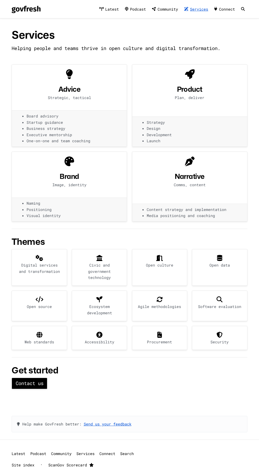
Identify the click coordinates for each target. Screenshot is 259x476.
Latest (112, 9)
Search (127, 453)
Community (168, 9)
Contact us (30, 383)
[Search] (243, 9)
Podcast (138, 9)
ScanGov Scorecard (68, 464)
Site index (23, 464)
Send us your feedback (108, 423)
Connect (227, 9)
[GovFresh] (26, 9)
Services (199, 9)
